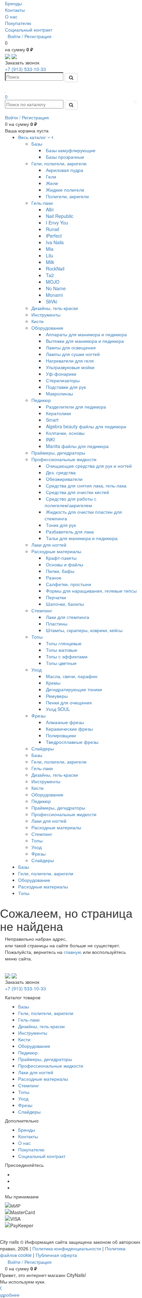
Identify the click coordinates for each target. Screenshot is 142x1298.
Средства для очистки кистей (77, 492)
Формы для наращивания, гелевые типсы (91, 590)
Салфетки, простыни (68, 584)
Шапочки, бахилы (65, 604)
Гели (51, 176)
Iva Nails (55, 242)
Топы (37, 636)
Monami (54, 295)
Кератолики (58, 413)
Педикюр (41, 400)
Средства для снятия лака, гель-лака (86, 485)
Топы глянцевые (64, 643)
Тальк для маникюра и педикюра (82, 538)
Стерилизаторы (63, 380)
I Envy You (57, 222)
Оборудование (47, 327)
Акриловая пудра (64, 170)
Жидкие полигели (65, 189)
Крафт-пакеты (61, 558)
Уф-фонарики (61, 373)
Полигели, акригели (67, 196)
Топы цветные (61, 663)
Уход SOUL (58, 709)
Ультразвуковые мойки (70, 367)
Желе (52, 183)
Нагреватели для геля (70, 360)
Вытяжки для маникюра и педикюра (85, 341)
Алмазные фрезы (65, 722)
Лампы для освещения (71, 347)
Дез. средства (61, 472)
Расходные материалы (56, 551)
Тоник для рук (61, 525)
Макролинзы (59, 393)
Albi (49, 209)
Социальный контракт (28, 29)
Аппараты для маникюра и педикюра (86, 334)
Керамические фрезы (69, 728)
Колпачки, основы (65, 433)
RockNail (55, 268)
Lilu (49, 255)
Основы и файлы (64, 564)
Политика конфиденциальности (66, 1248)
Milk (50, 262)
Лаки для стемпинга (67, 617)
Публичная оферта (56, 1255)
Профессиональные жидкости (63, 459)
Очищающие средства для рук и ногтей (89, 465)
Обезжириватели (64, 479)
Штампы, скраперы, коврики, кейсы (84, 630)
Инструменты (45, 314)
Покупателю (18, 23)
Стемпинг (41, 610)
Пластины (56, 623)
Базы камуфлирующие (70, 150)
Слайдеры (42, 748)
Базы (36, 143)
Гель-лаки (42, 203)
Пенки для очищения (69, 702)
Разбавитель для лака (70, 531)
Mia (49, 249)
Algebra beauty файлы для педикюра (86, 426)
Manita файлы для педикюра (77, 446)
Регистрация (38, 36)
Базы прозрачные (65, 156)
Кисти (37, 321)
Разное (53, 577)
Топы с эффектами (67, 656)
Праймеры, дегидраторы (58, 452)
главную (73, 952)
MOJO (52, 281)
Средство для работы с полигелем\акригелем (70, 501)
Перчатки (56, 597)
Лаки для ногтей (48, 544)
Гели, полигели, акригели (59, 163)
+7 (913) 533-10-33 (25, 69)
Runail (52, 229)
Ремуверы (57, 696)
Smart (52, 419)
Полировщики (61, 735)
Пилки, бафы (60, 571)
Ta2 (50, 275)
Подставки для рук (66, 387)
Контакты (15, 10)
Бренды (13, 3)
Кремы (53, 682)
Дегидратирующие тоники (74, 689)
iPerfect (54, 235)
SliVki (51, 301)
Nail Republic (59, 216)
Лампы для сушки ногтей (73, 354)
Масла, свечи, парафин (71, 676)
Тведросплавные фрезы (72, 742)
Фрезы (38, 715)
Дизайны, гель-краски (54, 308)
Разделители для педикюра (76, 406)
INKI (50, 439)
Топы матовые (61, 650)
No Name (56, 288)
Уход (36, 669)
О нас (11, 16)
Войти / (15, 36)
